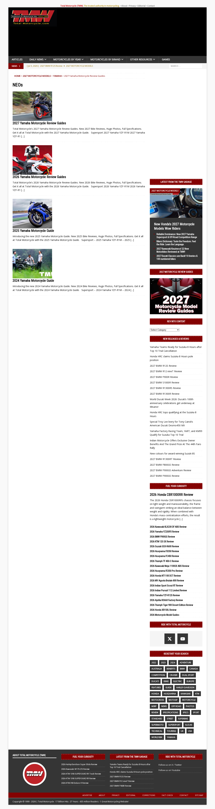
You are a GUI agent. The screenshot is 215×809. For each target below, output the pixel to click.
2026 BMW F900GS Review (162, 536)
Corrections (148, 795)
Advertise (87, 795)
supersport (174, 724)
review (155, 712)
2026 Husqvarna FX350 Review (164, 551)
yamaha (171, 737)
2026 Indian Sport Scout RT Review (166, 585)
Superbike (183, 718)
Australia (157, 668)
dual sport (188, 675)
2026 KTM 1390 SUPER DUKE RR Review (78, 778)
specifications (170, 712)
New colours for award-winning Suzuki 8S (172, 453)
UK (182, 731)
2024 (172, 662)
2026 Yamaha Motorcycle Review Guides (39, 177)
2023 (163, 662)
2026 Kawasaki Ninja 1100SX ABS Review (169, 566)
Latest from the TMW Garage (176, 182)
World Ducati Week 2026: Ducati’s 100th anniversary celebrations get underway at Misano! (172, 403)
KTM (197, 693)
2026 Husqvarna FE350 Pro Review (166, 570)
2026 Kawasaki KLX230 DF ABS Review (168, 526)
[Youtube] (182, 638)
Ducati (155, 681)
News (164, 706)
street (170, 718)
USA (190, 731)
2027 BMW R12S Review (163, 365)
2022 (154, 662)
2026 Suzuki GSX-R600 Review (164, 546)
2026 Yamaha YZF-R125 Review (165, 595)
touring (171, 731)
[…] (23, 136)
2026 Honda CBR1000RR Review (171, 495)
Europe (190, 681)
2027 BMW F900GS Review (164, 475)
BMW (182, 668)
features (156, 687)
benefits (171, 668)
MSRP (154, 706)
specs (185, 712)
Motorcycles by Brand (105, 59)
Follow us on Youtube (169, 770)
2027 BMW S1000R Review (164, 382)
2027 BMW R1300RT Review (165, 459)
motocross (158, 699)
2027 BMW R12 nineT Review (166, 371)
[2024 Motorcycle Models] (32, 264)
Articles (17, 59)
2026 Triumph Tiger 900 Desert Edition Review (171, 605)
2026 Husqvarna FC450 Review (164, 556)
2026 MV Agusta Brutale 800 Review (167, 580)
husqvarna (170, 693)
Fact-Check (167, 795)
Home (17, 75)
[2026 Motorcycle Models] (32, 160)
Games (166, 59)
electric (177, 681)
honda (155, 693)
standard (157, 718)
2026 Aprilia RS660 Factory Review (166, 600)
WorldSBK (157, 737)
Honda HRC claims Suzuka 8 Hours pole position (131, 772)
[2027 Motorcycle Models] (32, 106)
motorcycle (189, 699)
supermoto (158, 724)
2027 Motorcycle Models (37, 75)
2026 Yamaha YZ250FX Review (164, 531)
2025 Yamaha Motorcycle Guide (33, 231)
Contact (151, 5)
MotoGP (173, 699)
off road (176, 706)
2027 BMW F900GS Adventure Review (170, 470)
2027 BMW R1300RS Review (165, 388)
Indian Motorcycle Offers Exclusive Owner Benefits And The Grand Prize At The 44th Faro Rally (175, 444)
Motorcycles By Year (67, 59)
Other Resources (141, 59)
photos (190, 706)
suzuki (188, 724)
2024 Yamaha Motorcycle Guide (33, 281)
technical (157, 731)
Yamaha (57, 75)
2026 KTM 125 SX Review (162, 541)
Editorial (141, 5)
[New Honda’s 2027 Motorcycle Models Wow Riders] (176, 215)
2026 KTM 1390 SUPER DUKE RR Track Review (81, 773)
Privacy (132, 5)
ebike (166, 681)
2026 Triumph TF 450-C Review (164, 561)
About (124, 5)
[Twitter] (169, 638)
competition (158, 675)
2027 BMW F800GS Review (164, 464)
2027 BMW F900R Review (164, 377)
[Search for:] (185, 65)
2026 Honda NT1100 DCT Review (165, 575)
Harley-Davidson (185, 687)
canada (193, 668)
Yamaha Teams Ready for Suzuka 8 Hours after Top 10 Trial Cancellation (130, 765)
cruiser (173, 675)
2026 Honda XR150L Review (163, 610)
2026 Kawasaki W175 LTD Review (75, 769)
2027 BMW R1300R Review (164, 393)
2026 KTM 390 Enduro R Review (75, 783)
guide (168, 687)
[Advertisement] (133, 32)
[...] (181, 519)
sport (196, 712)
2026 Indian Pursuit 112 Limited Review (168, 590)
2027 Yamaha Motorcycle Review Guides (39, 123)
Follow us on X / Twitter (170, 764)
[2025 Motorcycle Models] (32, 213)
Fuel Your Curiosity (176, 486)
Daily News (36, 59)
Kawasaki (185, 693)
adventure (185, 662)
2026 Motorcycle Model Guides (164, 615)
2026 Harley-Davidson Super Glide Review (79, 764)
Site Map (199, 795)
